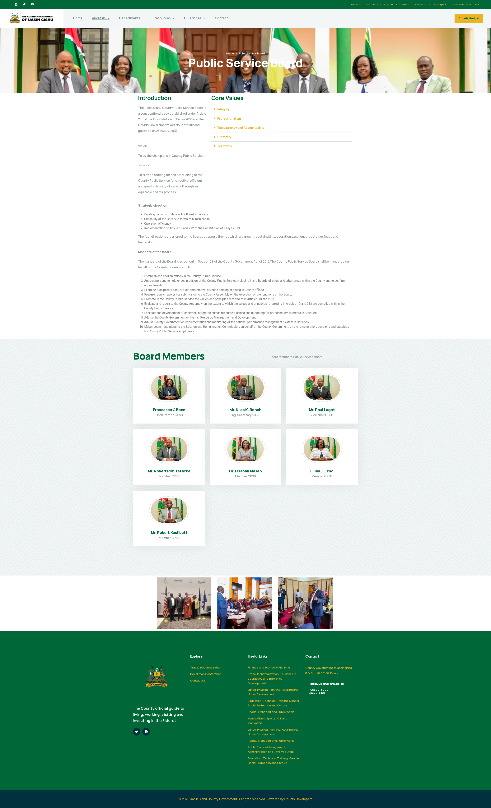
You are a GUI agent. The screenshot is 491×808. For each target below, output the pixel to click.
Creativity (224, 137)
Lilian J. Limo (321, 471)
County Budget (468, 18)
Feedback (420, 4)
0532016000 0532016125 (318, 691)
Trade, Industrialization (205, 667)
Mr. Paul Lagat (322, 409)
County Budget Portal (465, 4)
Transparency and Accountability (240, 128)
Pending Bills (439, 4)
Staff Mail (372, 4)
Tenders (356, 4)
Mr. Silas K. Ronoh (245, 409)
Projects (388, 4)
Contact (221, 18)
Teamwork (224, 146)
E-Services (192, 18)
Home (77, 18)
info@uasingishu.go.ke (327, 684)
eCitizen (404, 4)
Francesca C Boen (169, 409)
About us (99, 18)
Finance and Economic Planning (269, 667)
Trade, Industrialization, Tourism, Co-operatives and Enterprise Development (272, 678)
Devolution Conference (206, 674)
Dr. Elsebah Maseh (245, 471)
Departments (129, 18)
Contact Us (198, 680)
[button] (281, 109)
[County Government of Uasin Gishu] (32, 18)
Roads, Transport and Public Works (271, 712)
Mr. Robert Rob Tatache (169, 471)
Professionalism (229, 118)
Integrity (223, 109)
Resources (162, 18)
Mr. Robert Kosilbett (169, 532)
